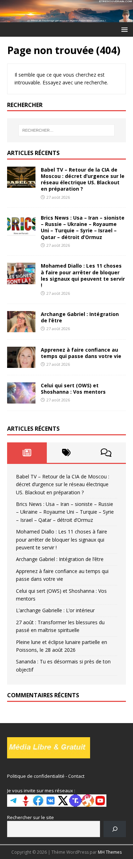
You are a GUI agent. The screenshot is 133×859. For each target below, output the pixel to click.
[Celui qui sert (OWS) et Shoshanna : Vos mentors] (21, 399)
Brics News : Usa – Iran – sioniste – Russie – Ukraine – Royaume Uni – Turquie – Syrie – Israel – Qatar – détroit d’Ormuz (82, 227)
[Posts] (27, 452)
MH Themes (110, 852)
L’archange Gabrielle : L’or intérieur (55, 610)
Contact (76, 776)
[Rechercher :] (66, 130)
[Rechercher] (115, 829)
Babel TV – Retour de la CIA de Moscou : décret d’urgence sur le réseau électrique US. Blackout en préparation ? (82, 179)
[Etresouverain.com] (66, 17)
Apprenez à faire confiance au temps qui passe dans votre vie (81, 352)
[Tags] (67, 452)
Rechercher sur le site (30, 817)
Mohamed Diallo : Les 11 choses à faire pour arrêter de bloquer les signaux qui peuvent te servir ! (83, 275)
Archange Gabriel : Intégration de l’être (80, 317)
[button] (123, 29)
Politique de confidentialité (36, 776)
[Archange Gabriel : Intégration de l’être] (21, 328)
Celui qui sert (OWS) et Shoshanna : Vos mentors (73, 388)
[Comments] (106, 452)
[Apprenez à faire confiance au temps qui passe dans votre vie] (21, 363)
